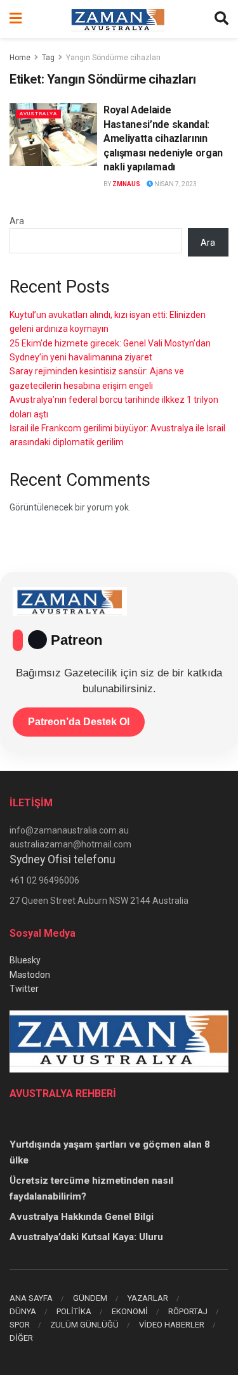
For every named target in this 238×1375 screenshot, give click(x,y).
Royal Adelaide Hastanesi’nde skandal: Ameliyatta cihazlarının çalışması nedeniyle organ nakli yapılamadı (163, 138)
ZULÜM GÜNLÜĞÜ (84, 1324)
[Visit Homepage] (118, 19)
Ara (17, 221)
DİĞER (21, 1338)
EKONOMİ (130, 1311)
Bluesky (25, 960)
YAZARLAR (148, 1298)
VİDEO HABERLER (171, 1324)
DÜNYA (23, 1311)
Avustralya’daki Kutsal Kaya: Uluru (86, 1237)
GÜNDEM (90, 1298)
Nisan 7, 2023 (175, 184)
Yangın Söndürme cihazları (113, 57)
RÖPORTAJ (188, 1311)
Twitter (24, 989)
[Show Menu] (16, 19)
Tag (48, 57)
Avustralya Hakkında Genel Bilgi (82, 1216)
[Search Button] (221, 19)
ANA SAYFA (31, 1298)
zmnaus (126, 184)
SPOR (20, 1324)
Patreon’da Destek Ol (78, 721)
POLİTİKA (73, 1311)
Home (20, 57)
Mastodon (30, 975)
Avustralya (38, 114)
